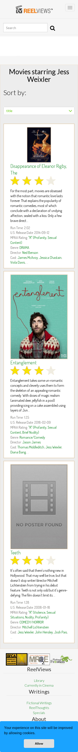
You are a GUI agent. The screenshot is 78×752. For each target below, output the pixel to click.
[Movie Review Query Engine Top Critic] (39, 659)
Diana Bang (18, 452)
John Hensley (44, 632)
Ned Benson (30, 252)
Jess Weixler (54, 447)
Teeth (15, 552)
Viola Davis (17, 262)
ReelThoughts (39, 708)
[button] (36, 733)
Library (39, 680)
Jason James (31, 442)
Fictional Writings (39, 703)
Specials (39, 713)
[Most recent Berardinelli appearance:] (61, 659)
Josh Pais (60, 632)
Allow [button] (39, 743)
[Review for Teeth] (39, 506)
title (9, 111)
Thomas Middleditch (31, 447)
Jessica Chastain (50, 257)
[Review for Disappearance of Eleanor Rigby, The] (39, 145)
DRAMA (24, 247)
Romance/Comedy (32, 437)
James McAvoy (28, 257)
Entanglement (23, 362)
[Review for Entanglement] (39, 316)
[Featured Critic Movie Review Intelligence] (17, 659)
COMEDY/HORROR (32, 622)
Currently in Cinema (39, 685)
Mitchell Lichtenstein (35, 627)
